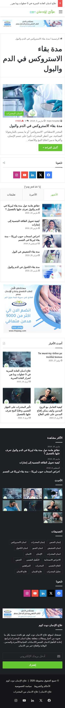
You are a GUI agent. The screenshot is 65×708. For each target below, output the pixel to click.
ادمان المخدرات (53, 554)
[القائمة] (60, 13)
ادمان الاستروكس (18, 542)
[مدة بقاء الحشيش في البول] (51, 256)
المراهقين (26, 565)
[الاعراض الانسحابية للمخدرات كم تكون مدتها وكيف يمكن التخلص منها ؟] (12, 505)
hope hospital (53, 121)
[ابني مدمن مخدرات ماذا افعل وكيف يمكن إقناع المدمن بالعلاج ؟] (52, 517)
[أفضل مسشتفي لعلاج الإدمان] (32, 23)
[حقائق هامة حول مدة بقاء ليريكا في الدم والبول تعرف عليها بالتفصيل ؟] (51, 210)
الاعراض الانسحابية (52, 560)
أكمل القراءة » (50, 147)
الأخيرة (33, 194)
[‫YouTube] (24, 174)
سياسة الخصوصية (23, 686)
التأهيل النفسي (32, 560)
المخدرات (39, 565)
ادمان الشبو (38, 548)
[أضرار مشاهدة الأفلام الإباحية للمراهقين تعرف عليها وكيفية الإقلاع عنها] (52, 493)
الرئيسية (55, 38)
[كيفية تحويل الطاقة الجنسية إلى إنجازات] (51, 225)
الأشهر (54, 194)
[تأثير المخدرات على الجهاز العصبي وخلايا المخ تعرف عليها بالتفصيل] (17, 396)
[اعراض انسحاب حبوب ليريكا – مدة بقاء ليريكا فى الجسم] (51, 241)
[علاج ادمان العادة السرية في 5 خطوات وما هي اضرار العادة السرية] (17, 359)
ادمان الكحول (22, 548)
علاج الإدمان (37, 571)
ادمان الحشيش (53, 548)
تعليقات (11, 194)
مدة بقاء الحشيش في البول (26, 251)
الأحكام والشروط (42, 686)
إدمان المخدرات (38, 542)
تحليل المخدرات (53, 571)
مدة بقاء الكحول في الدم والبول (24, 267)
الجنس (18, 560)
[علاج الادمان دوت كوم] (42, 11)
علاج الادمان (22, 571)
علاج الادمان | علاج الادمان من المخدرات (32, 691)
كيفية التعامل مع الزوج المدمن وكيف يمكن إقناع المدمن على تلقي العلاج (49, 411)
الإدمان (39, 554)
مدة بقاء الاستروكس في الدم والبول (35, 126)
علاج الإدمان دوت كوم (16, 680)
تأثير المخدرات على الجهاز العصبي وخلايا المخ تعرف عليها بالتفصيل (18, 411)
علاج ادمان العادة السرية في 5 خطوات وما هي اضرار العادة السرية (18, 374)
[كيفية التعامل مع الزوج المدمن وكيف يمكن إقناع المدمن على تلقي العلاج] (48, 396)
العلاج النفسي (54, 565)
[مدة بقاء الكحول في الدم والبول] (51, 271)
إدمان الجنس (54, 542)
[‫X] (40, 174)
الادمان (28, 554)
